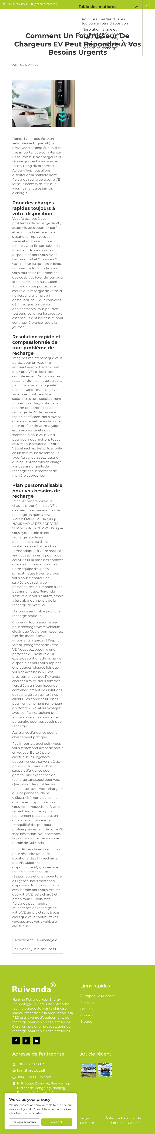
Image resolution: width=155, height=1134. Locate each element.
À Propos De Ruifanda (97, 996)
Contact (86, 1015)
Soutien (86, 1009)
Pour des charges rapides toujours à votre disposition (105, 21)
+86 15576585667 (18, 4)
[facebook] (16, 1040)
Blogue (86, 1021)
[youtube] (26, 1040)
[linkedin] (36, 1040)
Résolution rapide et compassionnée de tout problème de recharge (102, 33)
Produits (87, 1002)
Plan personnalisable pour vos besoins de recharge (108, 46)
